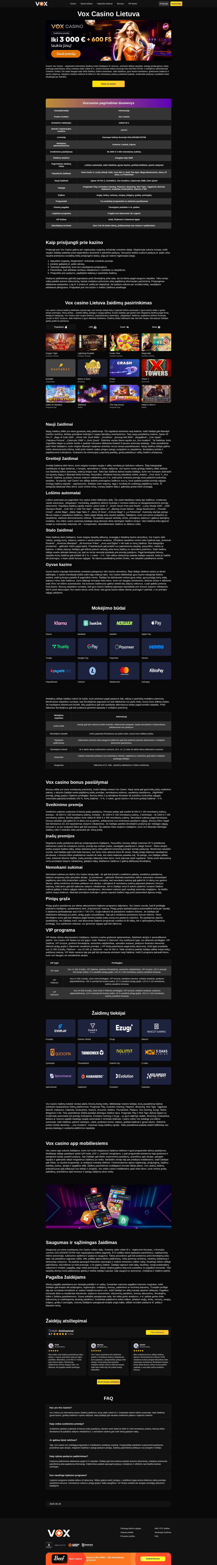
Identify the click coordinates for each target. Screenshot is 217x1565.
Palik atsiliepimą (157, 1332)
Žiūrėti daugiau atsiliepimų (108, 1382)
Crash (122, 327)
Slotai (154, 327)
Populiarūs (59, 327)
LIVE (91, 327)
